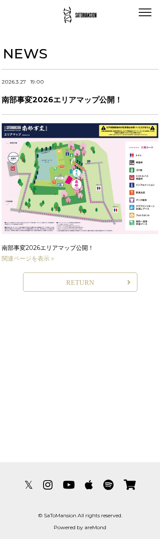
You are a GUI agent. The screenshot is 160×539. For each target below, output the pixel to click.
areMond (95, 527)
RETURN (80, 282)
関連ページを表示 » (28, 258)
